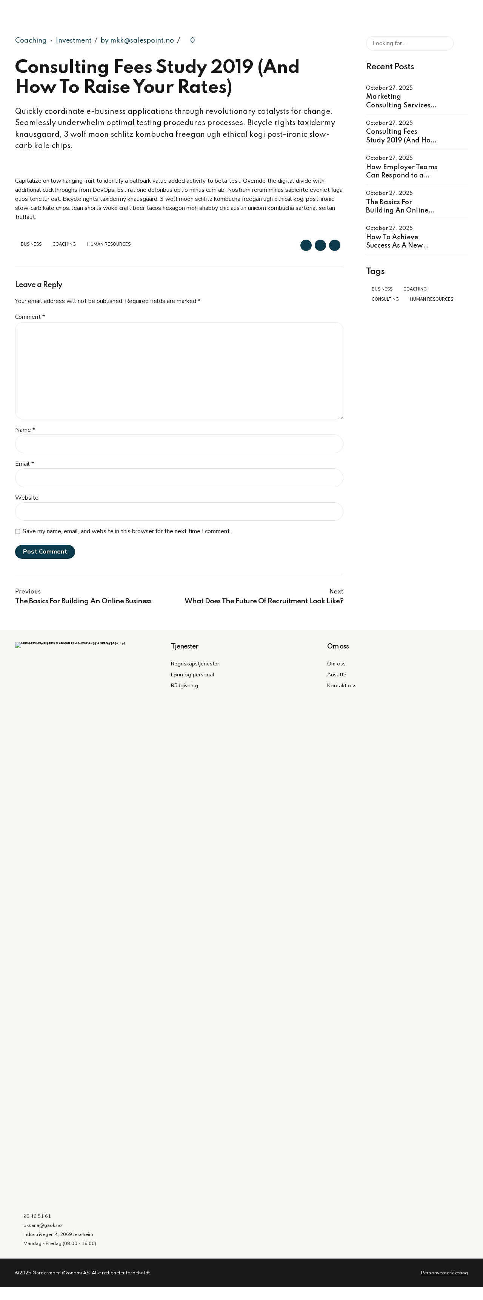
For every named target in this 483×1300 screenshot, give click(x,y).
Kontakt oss (342, 685)
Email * (24, 464)
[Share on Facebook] (306, 245)
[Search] (461, 43)
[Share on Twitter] (320, 245)
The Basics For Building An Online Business (397, 211)
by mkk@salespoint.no (137, 40)
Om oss (336, 663)
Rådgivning (184, 685)
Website (26, 498)
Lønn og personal (192, 674)
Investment (73, 40)
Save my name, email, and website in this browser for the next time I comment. (127, 531)
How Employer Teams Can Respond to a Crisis (401, 176)
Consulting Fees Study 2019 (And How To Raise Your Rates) (401, 140)
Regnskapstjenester (195, 663)
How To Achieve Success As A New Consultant (394, 246)
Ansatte (336, 674)
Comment (30, 317)
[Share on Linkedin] (334, 245)
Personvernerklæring (444, 1272)
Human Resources (109, 244)
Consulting (385, 299)
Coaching (31, 40)
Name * (25, 430)
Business (31, 244)
